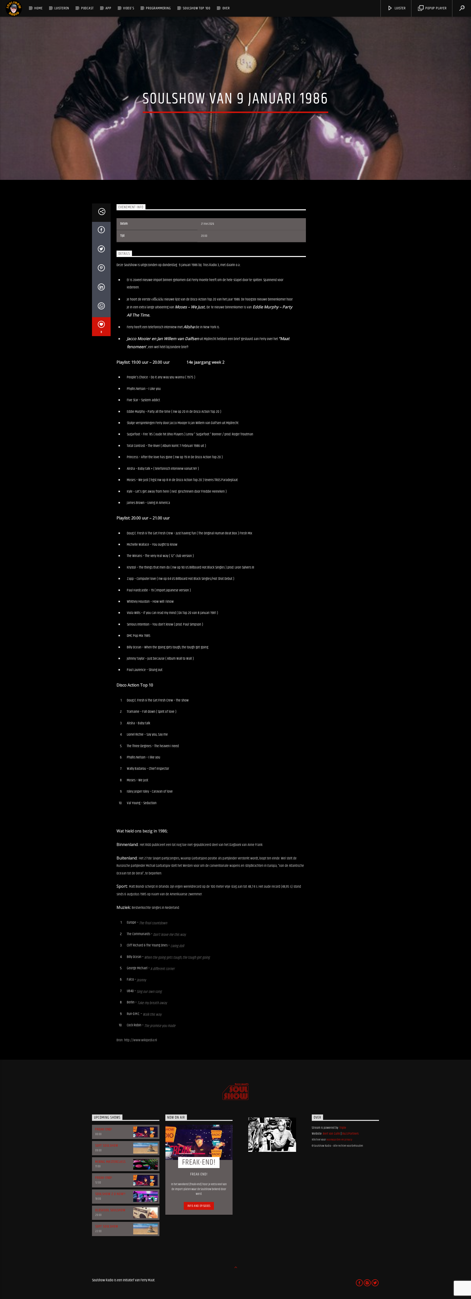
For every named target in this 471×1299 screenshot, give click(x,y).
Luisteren (61, 8)
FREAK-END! (103, 1129)
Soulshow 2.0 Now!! (110, 1194)
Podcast (87, 8)
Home (38, 8)
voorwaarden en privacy (339, 1140)
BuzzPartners (350, 1133)
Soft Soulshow (106, 1145)
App (108, 8)
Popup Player (435, 8)
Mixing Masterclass (110, 1162)
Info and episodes (198, 1205)
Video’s (128, 8)
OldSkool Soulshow (110, 1210)
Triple (342, 1127)
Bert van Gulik (331, 1133)
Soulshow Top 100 (196, 8)
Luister (400, 8)
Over (226, 8)
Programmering (158, 8)
